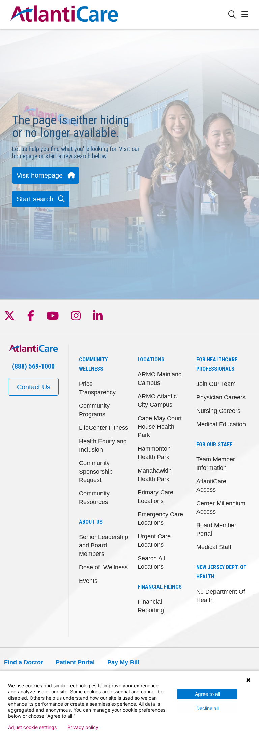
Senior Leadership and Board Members (103, 545)
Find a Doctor (23, 662)
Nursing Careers (218, 410)
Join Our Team (216, 383)
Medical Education (221, 424)
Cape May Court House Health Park (160, 426)
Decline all (207, 708)
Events (88, 580)
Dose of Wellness (103, 567)
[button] (246, 15)
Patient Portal (75, 662)
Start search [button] (35, 199)
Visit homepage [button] (40, 175)
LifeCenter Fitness (103, 427)
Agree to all (207, 694)
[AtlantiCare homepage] (64, 14)
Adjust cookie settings (32, 727)
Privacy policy (82, 727)
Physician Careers (221, 397)
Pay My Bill (123, 662)
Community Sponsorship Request (96, 471)
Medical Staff (213, 547)
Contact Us (33, 387)
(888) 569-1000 (33, 366)
